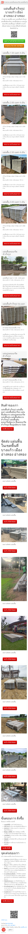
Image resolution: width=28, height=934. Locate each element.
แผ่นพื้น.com (23, 927)
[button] (14, 34)
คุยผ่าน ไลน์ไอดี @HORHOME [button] (14, 41)
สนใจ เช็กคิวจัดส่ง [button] (10, 488)
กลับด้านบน (4, 920)
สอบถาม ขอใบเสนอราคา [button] (12, 95)
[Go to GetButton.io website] (3, 932)
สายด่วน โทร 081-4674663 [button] (14, 46)
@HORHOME (9, 923)
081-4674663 (11, 925)
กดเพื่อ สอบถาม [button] (7, 429)
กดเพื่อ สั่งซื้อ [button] (6, 848)
